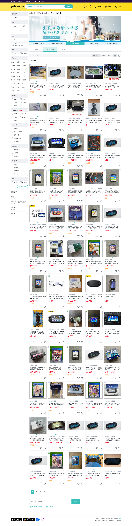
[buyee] (19, 44)
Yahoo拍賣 (17, 6)
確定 (23, 30)
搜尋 (75, 501)
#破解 (46, 507)
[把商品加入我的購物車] (45, 95)
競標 (63, 49)
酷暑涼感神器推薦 (57, 43)
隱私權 (104, 520)
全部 (36, 49)
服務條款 (97, 520)
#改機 (31, 507)
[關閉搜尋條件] (33, 7)
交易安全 (119, 520)
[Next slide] (45, 72)
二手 (77, 49)
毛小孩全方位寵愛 (38, 43)
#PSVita (41, 507)
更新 (120, 518)
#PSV (36, 507)
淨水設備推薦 (75, 43)
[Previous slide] (30, 72)
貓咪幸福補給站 (93, 43)
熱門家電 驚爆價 (112, 43)
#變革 (51, 507)
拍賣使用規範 (111, 520)
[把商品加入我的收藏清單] (41, 95)
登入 (87, 7)
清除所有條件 (22, 186)
